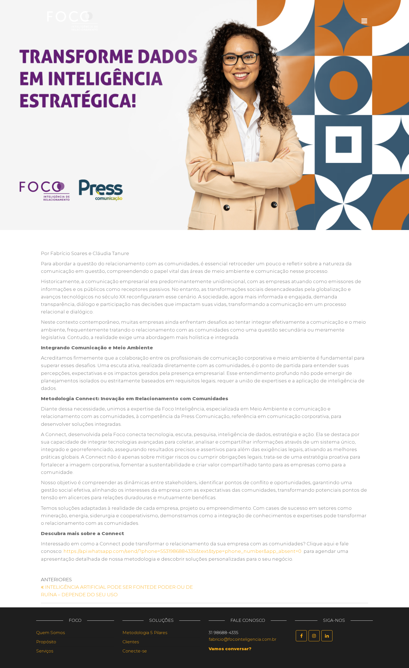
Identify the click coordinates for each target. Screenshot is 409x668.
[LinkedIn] (326, 635)
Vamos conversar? (230, 648)
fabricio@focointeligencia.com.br (242, 639)
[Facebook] (301, 635)
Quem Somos (50, 632)
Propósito (46, 641)
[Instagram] (314, 635)
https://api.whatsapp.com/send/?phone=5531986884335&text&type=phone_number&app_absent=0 (182, 551)
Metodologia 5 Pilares (144, 632)
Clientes (130, 641)
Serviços (44, 651)
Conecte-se (134, 651)
